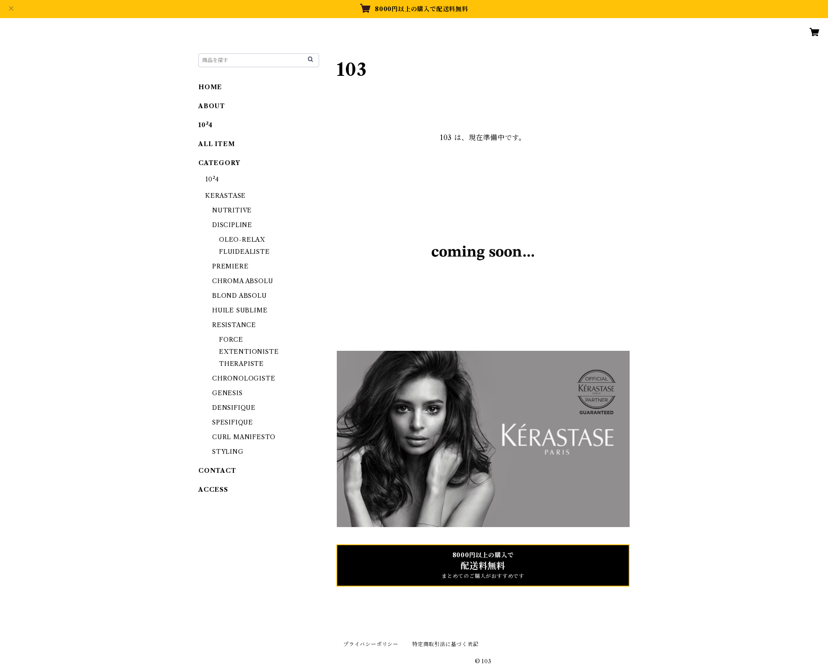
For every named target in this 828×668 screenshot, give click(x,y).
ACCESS (213, 489)
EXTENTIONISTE (249, 352)
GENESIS (227, 393)
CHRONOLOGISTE (243, 378)
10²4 (205, 125)
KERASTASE (225, 196)
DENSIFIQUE (234, 408)
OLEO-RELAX (242, 239)
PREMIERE (230, 266)
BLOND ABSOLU (239, 296)
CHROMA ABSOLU (242, 281)
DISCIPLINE (232, 225)
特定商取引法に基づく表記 (445, 644)
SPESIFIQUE (232, 422)
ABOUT (211, 106)
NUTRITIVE (232, 210)
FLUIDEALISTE (244, 252)
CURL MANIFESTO (244, 437)
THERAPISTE (241, 364)
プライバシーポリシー (370, 644)
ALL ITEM (216, 144)
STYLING (228, 452)
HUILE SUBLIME (239, 310)
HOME (210, 87)
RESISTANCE (234, 325)
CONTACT (217, 470)
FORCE (231, 339)
